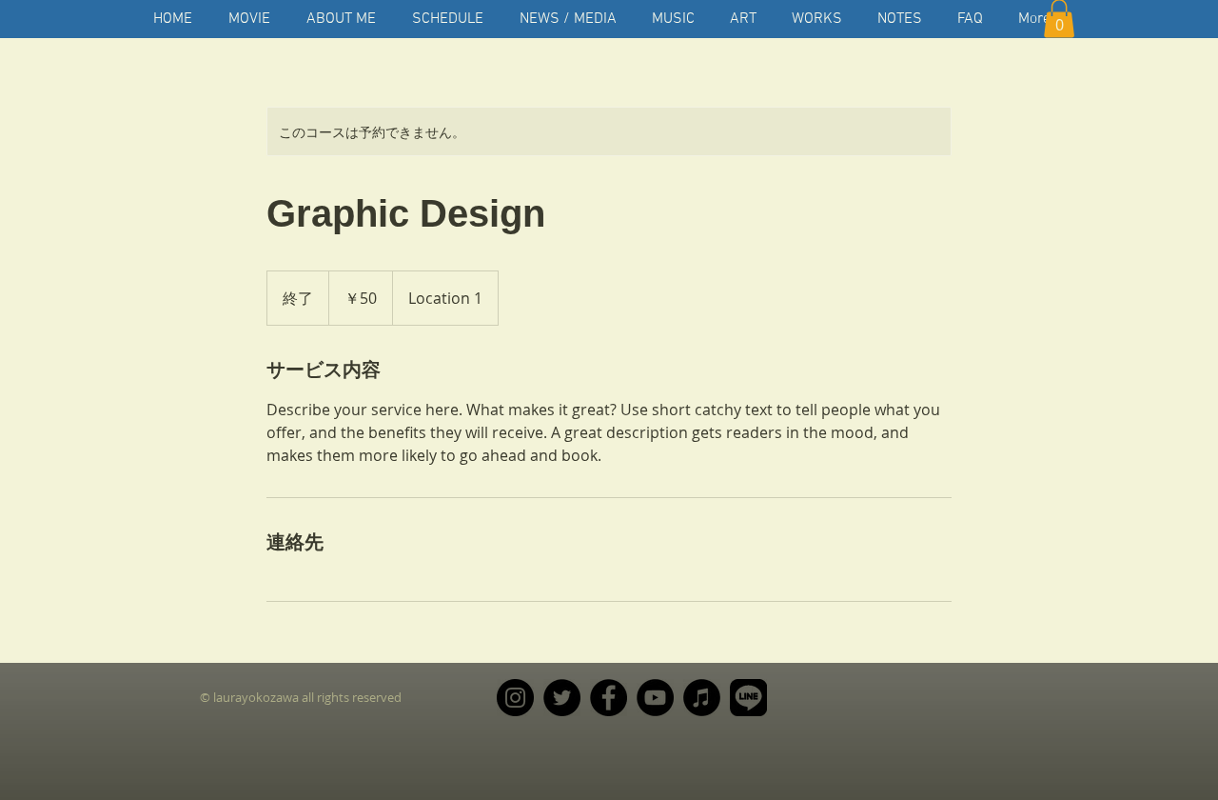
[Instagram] (515, 697)
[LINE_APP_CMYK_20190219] (748, 697)
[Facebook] (608, 697)
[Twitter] (561, 697)
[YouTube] (655, 697)
